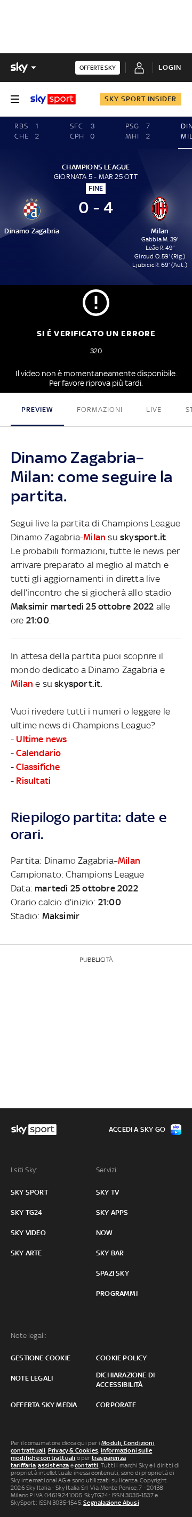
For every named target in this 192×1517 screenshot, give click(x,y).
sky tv (107, 1192)
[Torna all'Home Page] (53, 99)
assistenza (53, 1465)
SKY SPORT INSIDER (141, 99)
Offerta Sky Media (44, 1405)
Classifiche (38, 766)
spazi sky (112, 1273)
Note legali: (28, 1336)
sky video (28, 1233)
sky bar (110, 1253)
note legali (32, 1378)
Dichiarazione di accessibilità (125, 1380)
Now (104, 1233)
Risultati (33, 780)
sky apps (112, 1212)
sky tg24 (27, 1212)
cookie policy (121, 1358)
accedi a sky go (137, 1129)
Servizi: (107, 1170)
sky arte (26, 1253)
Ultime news (41, 739)
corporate (116, 1405)
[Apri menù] (15, 99)
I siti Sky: (24, 1170)
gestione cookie (40, 1358)
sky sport (29, 1192)
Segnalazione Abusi (111, 1502)
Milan (94, 537)
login (169, 67)
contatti (87, 1465)
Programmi (117, 1293)
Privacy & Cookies (73, 1450)
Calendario (38, 753)
